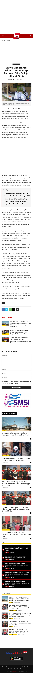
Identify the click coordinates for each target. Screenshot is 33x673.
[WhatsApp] (10, 309)
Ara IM (12, 79)
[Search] (31, 36)
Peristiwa (8, 40)
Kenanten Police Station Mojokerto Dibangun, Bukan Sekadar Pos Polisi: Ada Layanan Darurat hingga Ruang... (19, 598)
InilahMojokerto (15, 671)
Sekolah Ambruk (9, 303)
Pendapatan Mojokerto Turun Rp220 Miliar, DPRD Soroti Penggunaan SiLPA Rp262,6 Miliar (16, 509)
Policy (24, 668)
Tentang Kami (5, 666)
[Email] (13, 309)
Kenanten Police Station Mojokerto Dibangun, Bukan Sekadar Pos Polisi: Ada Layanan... (15, 435)
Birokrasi (3, 341)
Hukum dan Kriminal (4, 334)
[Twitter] (6, 309)
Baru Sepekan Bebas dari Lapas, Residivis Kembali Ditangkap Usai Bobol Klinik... (16, 534)
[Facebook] (3, 309)
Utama (18, 64)
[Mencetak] (17, 309)
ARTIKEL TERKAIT (7, 317)
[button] (2, 36)
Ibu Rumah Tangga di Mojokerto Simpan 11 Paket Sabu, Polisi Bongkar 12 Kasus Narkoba (19, 332)
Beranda (3, 40)
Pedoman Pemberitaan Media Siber (22, 666)
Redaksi (11, 666)
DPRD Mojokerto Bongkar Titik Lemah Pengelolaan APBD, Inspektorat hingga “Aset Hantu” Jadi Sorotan (20, 615)
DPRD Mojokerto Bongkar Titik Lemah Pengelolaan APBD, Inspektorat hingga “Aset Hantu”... (16, 483)
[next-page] (5, 347)
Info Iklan (16, 668)
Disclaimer (10, 668)
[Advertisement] (16, 17)
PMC (20, 668)
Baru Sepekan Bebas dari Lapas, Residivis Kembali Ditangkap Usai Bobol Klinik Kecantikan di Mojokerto (19, 631)
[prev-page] (2, 347)
